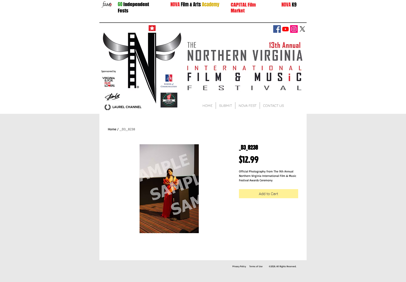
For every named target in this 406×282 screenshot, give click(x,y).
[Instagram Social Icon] (294, 29)
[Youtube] (285, 29)
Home (112, 129)
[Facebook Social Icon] (277, 29)
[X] (302, 29)
